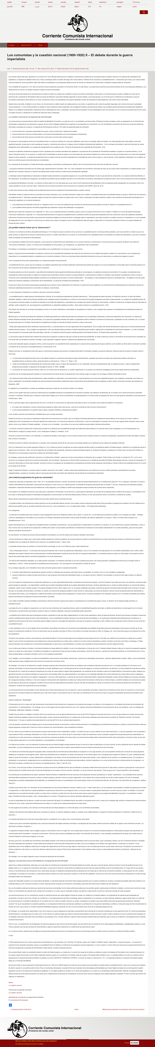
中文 (89, 6)
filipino (77, 6)
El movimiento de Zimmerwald (18, 1000)
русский (9, 6)
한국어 (50, 6)
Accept (127, 1043)
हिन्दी (23, 6)
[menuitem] (13, 45)
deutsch (37, 2)
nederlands (102, 2)
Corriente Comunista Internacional (77, 35)
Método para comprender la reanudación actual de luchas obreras (123, 1009)
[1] (24, 223)
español (77, 2)
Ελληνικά (136, 2)
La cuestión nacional (15, 985)
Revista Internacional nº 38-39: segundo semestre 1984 (73, 68)
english (9, 2)
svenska (63, 2)
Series (11, 982)
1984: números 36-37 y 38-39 (45, 68)
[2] (93, 339)
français (24, 2)
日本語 (63, 6)
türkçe (90, 2)
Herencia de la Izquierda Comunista (20, 990)
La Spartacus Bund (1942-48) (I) (20, 1009)
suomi (135, 6)
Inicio (8, 68)
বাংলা (100, 6)
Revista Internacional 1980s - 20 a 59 (23, 68)
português (120, 2)
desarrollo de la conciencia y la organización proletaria (26, 997)
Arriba (76, 1009)
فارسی (37, 6)
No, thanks (134, 1042)
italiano (50, 2)
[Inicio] (77, 23)
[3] (9, 965)
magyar (119, 6)
